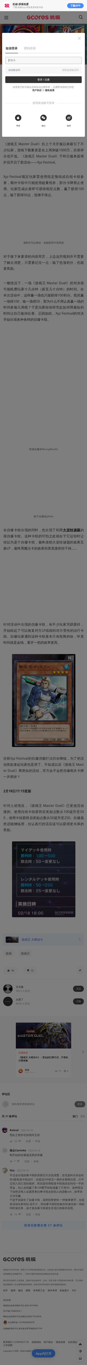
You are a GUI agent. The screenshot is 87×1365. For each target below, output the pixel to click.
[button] (79, 38)
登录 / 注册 (43, 79)
